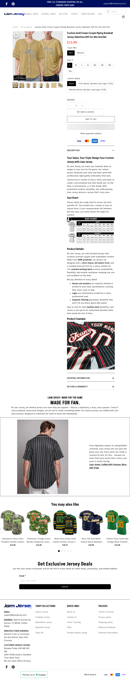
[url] (109, 466)
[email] (114, 3)
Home (15, 27)
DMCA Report (90, 674)
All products (26, 27)
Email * (22, 576)
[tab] (59, 551)
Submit (65, 586)
